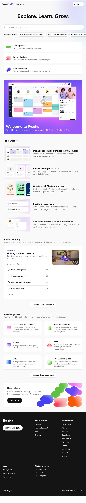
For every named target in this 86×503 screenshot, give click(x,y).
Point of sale (66, 439)
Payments (65, 442)
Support (65, 453)
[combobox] (43, 27)
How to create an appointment (31, 34)
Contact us (15, 400)
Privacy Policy (8, 470)
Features (65, 431)
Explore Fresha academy (43, 305)
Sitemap (38, 435)
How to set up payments (57, 34)
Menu (76, 4)
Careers (38, 424)
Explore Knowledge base (43, 375)
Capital (64, 446)
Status (64, 456)
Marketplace (66, 449)
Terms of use (7, 477)
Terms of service (9, 473)
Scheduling (66, 435)
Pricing (64, 428)
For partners (66, 424)
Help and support (41, 428)
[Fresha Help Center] (13, 4)
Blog (36, 431)
